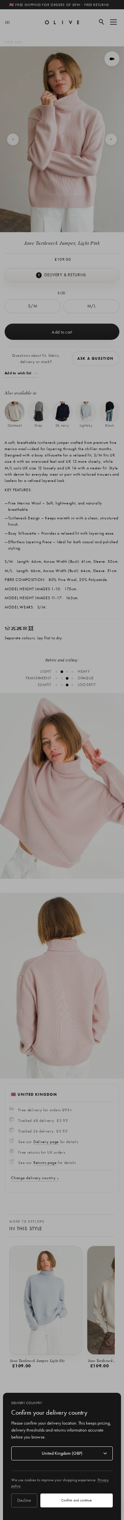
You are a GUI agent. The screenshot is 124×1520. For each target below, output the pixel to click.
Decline (24, 1500)
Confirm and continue (76, 1500)
